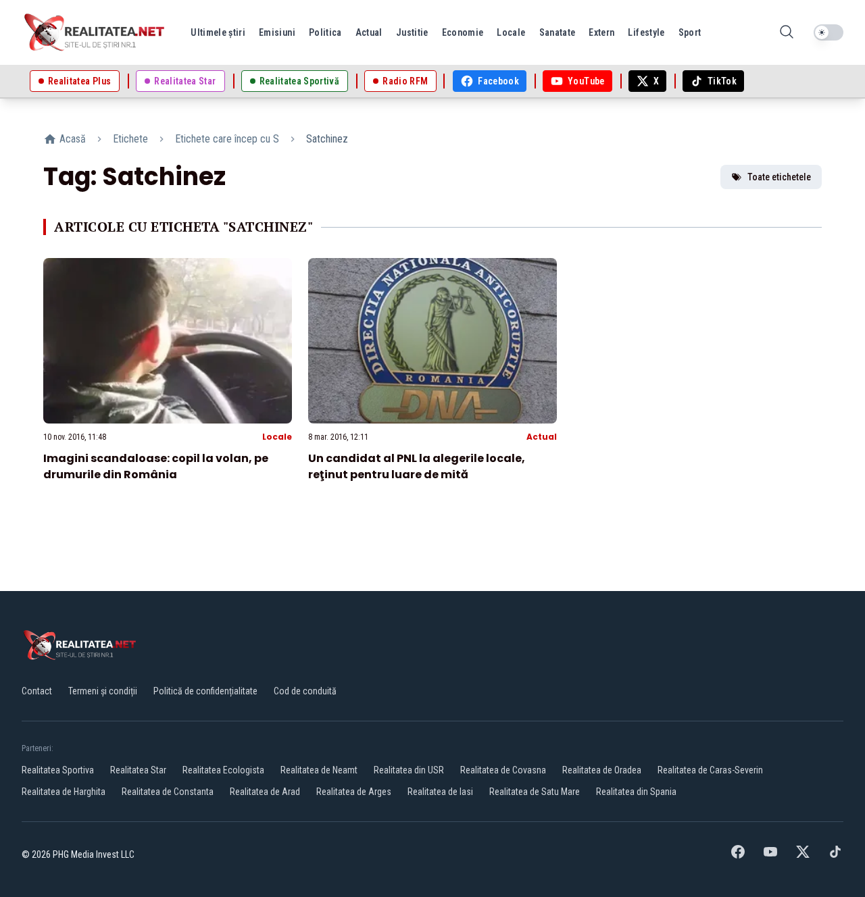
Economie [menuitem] (463, 32)
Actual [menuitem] (368, 32)
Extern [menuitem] (601, 32)
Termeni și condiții (102, 691)
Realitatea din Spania (636, 791)
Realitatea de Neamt (318, 770)
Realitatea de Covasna (503, 770)
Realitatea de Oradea (601, 770)
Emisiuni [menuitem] (277, 32)
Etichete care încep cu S (227, 138)
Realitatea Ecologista (223, 770)
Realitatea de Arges (353, 791)
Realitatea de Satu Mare (534, 791)
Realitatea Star (138, 770)
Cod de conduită (305, 691)
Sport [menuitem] (689, 32)
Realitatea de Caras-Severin (710, 770)
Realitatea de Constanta (168, 791)
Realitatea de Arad (265, 791)
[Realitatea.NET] (95, 32)
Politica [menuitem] (325, 32)
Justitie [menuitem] (412, 32)
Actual (541, 436)
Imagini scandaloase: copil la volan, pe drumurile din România (155, 466)
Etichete (130, 138)
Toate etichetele (779, 177)
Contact (37, 691)
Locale (277, 436)
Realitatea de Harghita (63, 791)
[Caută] (786, 32)
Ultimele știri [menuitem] (218, 32)
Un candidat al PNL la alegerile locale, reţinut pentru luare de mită (416, 466)
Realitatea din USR (409, 770)
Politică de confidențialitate (205, 691)
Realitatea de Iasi (440, 791)
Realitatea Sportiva (58, 770)
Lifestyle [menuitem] (646, 32)
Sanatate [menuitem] (557, 32)
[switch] (828, 32)
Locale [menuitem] (511, 32)
